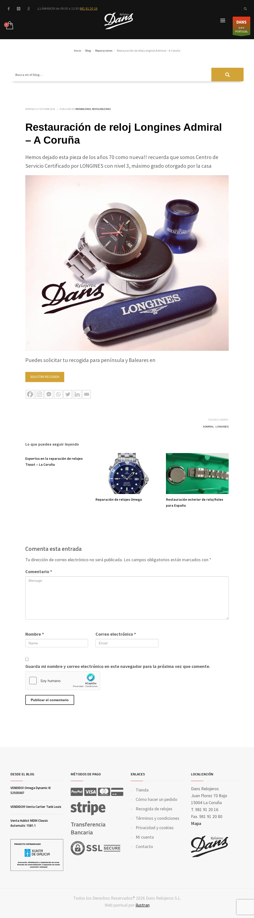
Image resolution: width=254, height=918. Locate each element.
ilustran (143, 905)
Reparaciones (83, 109)
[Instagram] (39, 394)
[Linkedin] (77, 394)
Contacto (144, 846)
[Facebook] (8, 8)
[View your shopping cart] (9, 26)
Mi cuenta (145, 837)
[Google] (28, 8)
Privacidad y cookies (155, 827)
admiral (208, 426)
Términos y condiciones (157, 818)
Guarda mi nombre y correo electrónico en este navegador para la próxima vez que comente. (117, 666)
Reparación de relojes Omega (118, 499)
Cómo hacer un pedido (156, 799)
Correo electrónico (115, 634)
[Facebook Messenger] (49, 394)
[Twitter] (68, 394)
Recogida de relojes (154, 809)
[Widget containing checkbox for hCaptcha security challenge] (62, 680)
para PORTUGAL (241, 26)
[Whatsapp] (58, 394)
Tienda (142, 790)
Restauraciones (101, 109)
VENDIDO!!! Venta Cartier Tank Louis (35, 806)
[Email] (86, 394)
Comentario (38, 571)
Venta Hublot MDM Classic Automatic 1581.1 (29, 823)
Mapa (196, 823)
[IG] (18, 8)
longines (222, 426)
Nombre (34, 634)
